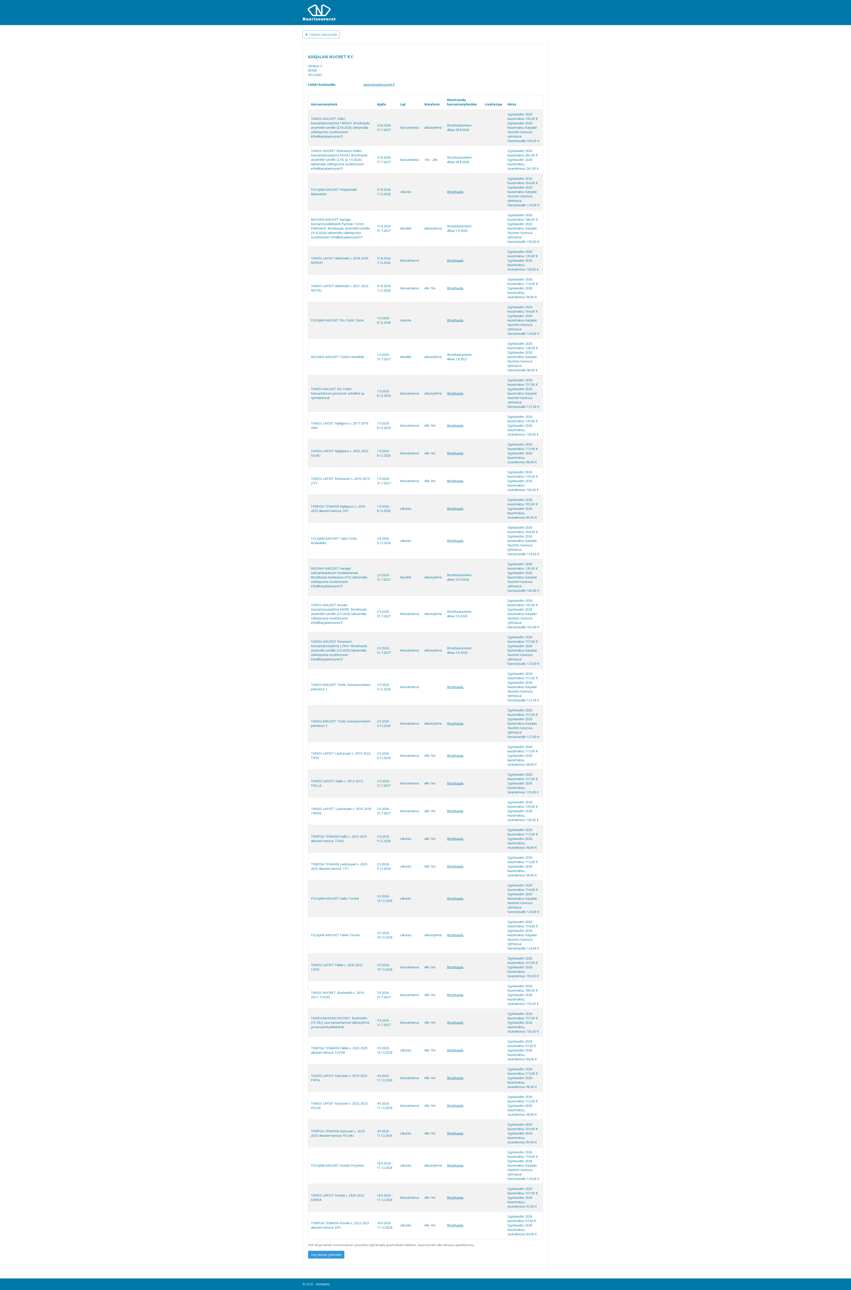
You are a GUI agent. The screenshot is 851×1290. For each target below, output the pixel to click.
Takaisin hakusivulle (322, 34)
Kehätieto (323, 1284)
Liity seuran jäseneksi (326, 1255)
